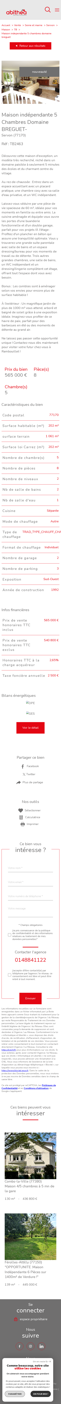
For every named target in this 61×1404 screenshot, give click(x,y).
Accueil (6, 25)
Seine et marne (33, 25)
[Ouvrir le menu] (57, 10)
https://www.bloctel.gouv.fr (15, 1070)
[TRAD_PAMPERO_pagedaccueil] (16, 14)
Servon (50, 25)
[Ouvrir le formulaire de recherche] (48, 10)
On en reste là (40, 1361)
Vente (17, 25)
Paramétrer (15, 1394)
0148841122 (30, 960)
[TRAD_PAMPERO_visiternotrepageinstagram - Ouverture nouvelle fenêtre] (30, 1346)
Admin (54, 1389)
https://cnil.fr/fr (9, 1049)
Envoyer (30, 998)
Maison (6, 29)
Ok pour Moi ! (40, 1394)
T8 (15, 29)
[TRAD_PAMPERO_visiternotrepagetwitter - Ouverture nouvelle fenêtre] (41, 1346)
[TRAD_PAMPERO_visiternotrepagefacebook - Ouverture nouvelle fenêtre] (19, 1346)
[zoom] (30, 103)
